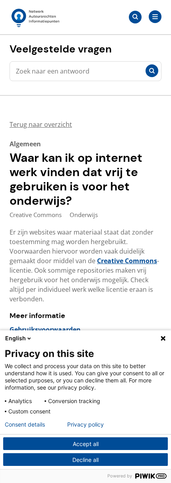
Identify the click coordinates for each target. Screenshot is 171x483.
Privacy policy (85, 424)
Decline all (85, 459)
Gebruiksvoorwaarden (45, 329)
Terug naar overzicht (41, 124)
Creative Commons (127, 260)
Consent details (25, 424)
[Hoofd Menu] (155, 16)
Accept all (86, 443)
